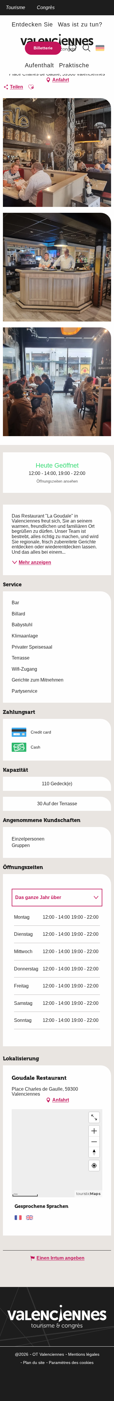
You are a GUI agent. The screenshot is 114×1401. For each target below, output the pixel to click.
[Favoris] (73, 48)
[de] (100, 48)
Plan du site (34, 1362)
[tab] (51, 897)
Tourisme (15, 7)
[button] (86, 48)
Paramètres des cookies (71, 1362)
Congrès (46, 7)
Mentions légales (83, 1354)
